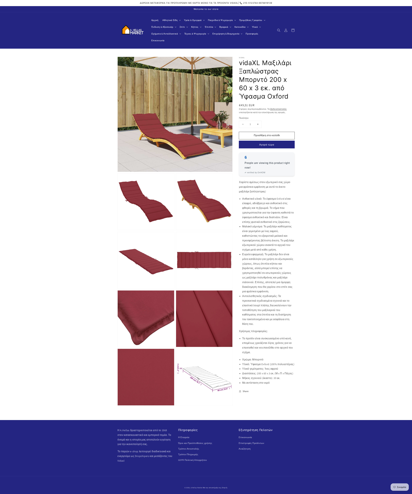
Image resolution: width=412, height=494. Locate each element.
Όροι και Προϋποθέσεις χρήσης (195, 443)
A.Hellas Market (197, 488)
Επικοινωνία (245, 437)
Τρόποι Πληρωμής (188, 454)
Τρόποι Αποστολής (188, 448)
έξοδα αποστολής (278, 109)
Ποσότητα (243, 118)
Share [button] (246, 391)
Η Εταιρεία (183, 437)
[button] (171, 20)
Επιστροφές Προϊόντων (251, 443)
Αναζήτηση (245, 448)
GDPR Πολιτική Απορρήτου (192, 460)
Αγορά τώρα (266, 144)
